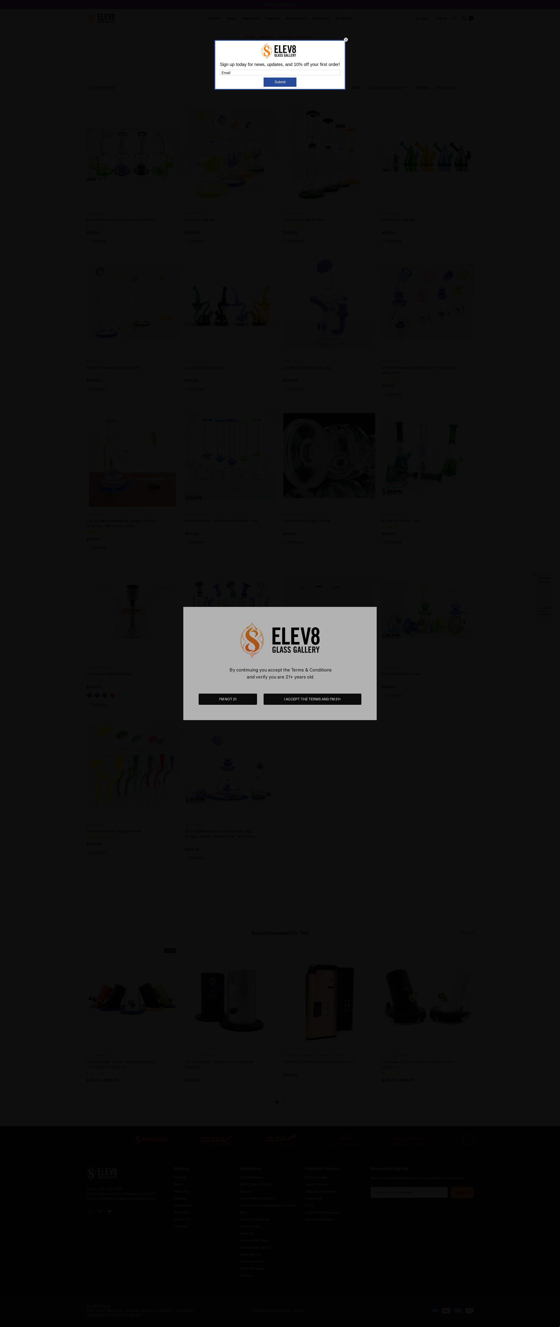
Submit (280, 82)
